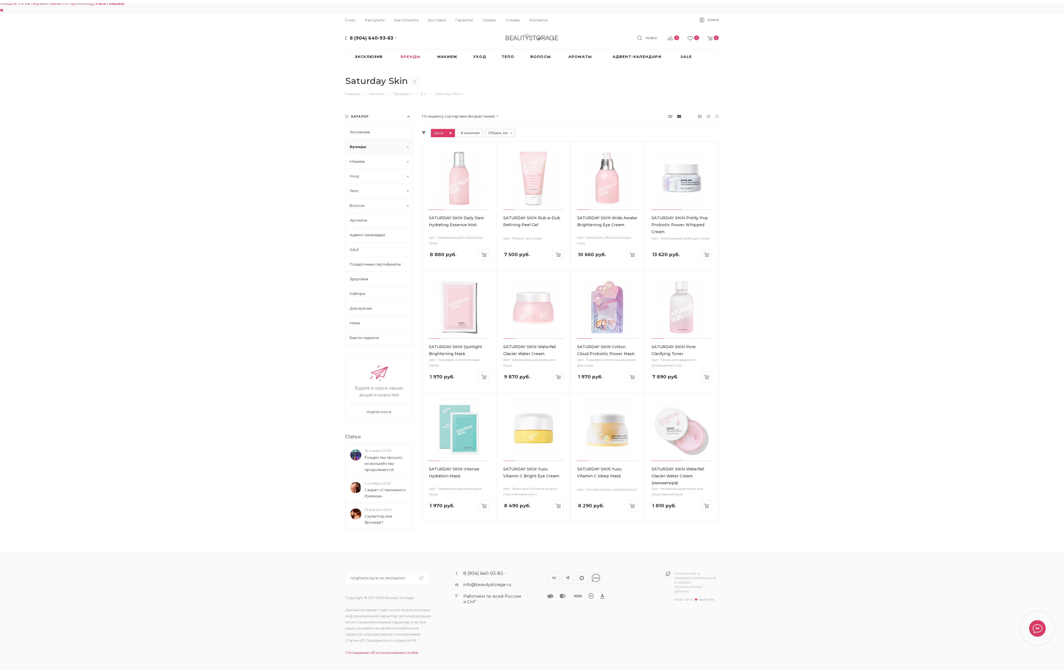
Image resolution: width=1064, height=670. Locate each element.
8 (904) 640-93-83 (371, 38)
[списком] (708, 116)
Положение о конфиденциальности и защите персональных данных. (695, 582)
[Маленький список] (670, 116)
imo (596, 578)
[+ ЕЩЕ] (709, 56)
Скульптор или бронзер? (378, 519)
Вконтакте (553, 578)
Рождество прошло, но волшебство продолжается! (384, 463)
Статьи (353, 436)
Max (582, 578)
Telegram (568, 578)
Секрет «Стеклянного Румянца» (385, 493)
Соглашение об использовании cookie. (382, 652)
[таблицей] (717, 116)
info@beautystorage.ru (487, 584)
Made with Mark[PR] (694, 600)
